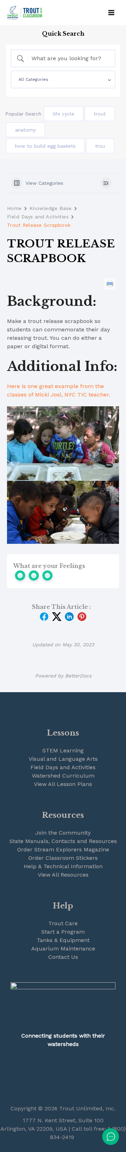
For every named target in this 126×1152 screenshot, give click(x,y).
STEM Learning (63, 750)
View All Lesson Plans (63, 784)
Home (14, 208)
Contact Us (63, 957)
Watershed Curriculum (63, 775)
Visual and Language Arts (63, 759)
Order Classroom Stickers (63, 858)
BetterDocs (78, 676)
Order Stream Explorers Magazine (63, 849)
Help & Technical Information (63, 866)
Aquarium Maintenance (63, 948)
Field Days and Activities (38, 216)
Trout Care (63, 923)
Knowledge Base (50, 208)
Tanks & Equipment (63, 940)
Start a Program (63, 931)
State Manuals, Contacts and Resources (63, 841)
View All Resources (63, 874)
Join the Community (63, 832)
